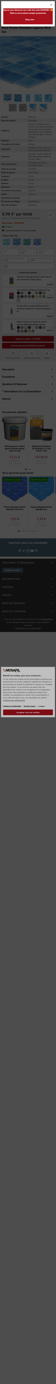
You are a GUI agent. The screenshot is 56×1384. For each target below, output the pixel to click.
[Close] (51, 4)
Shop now (29, 19)
